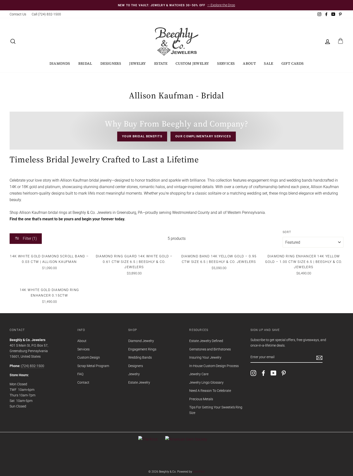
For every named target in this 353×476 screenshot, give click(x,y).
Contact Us (18, 14)
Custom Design (88, 357)
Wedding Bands (140, 357)
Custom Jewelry (192, 63)
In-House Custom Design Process (214, 366)
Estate (160, 63)
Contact (83, 382)
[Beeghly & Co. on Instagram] (253, 373)
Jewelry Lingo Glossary (206, 382)
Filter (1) (29, 238)
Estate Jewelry (139, 382)
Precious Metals (201, 399)
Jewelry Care (198, 374)
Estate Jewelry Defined (206, 341)
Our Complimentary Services (203, 136)
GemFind (199, 471)
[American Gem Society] (186, 439)
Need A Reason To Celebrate (210, 391)
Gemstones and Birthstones (210, 349)
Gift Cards (292, 63)
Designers (110, 63)
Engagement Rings (142, 349)
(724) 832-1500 (32, 366)
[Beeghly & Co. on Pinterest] (283, 373)
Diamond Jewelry (141, 341)
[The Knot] (148, 439)
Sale (268, 63)
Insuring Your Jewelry (205, 357)
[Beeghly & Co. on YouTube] (273, 373)
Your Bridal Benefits (142, 136)
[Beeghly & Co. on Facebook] (263, 373)
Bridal (85, 63)
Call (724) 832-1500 (46, 14)
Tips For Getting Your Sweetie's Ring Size (215, 410)
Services (226, 63)
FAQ (80, 374)
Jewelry (137, 63)
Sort (287, 232)
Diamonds (59, 63)
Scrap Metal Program (93, 366)
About (249, 63)
